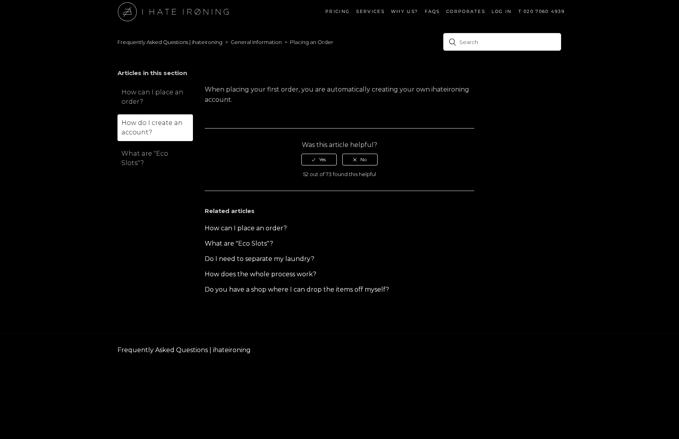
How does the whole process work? (260, 274)
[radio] (319, 159)
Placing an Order (311, 42)
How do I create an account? (152, 127)
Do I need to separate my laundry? (259, 259)
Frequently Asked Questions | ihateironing (169, 42)
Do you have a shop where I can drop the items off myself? (297, 289)
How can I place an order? (152, 96)
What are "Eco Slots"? (144, 158)
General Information (256, 42)
